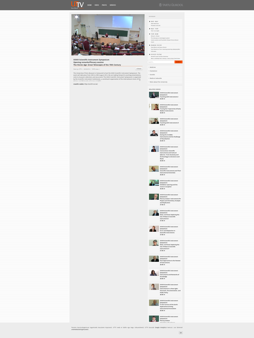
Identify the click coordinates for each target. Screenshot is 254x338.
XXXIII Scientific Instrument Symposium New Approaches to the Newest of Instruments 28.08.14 (170, 260)
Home (89, 5)
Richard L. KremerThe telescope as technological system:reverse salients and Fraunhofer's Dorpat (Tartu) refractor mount (164, 38)
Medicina (153, 67)
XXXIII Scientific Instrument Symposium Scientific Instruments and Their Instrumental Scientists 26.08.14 (170, 171)
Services (113, 5)
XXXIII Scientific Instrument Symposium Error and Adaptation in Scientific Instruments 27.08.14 (169, 230)
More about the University (158, 82)
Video (97, 5)
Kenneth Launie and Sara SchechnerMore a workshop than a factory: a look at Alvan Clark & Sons (165, 56)
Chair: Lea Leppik (155, 29)
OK (181, 333)
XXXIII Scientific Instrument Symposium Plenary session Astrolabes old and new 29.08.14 (169, 320)
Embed (139, 69)
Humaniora (153, 71)
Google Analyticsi (161, 327)
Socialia (152, 75)
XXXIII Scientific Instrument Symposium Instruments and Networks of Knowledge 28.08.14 (169, 274)
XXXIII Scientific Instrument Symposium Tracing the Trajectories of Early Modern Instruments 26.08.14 (170, 109)
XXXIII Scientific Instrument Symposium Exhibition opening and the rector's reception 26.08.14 (169, 185)
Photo (104, 5)
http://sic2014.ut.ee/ (91, 84)
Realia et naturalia (156, 78)
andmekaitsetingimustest (79, 329)
